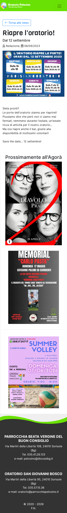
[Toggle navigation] (59, 6)
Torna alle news (18, 22)
